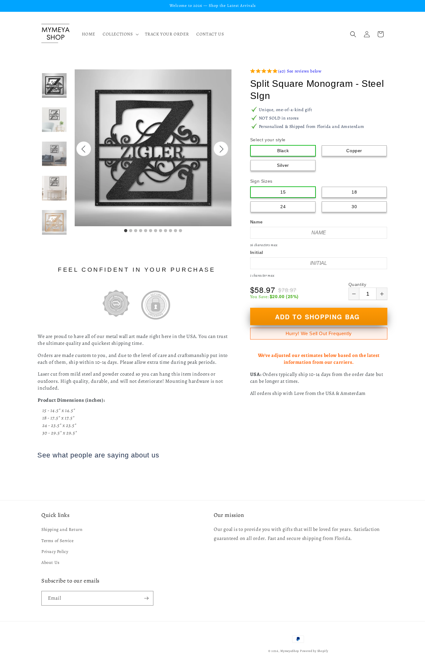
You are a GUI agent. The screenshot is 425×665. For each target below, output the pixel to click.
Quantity (357, 284)
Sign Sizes (261, 181)
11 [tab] (175, 231)
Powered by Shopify (314, 651)
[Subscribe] (146, 598)
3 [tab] (135, 231)
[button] (120, 34)
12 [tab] (180, 231)
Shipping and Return (61, 529)
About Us (50, 562)
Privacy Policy (54, 552)
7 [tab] (155, 231)
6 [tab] (150, 231)
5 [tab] (145, 231)
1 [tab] (125, 231)
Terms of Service (57, 541)
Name (256, 221)
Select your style (268, 139)
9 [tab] (165, 231)
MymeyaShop (289, 651)
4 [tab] (140, 231)
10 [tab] (170, 231)
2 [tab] (130, 231)
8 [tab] (160, 231)
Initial (256, 252)
